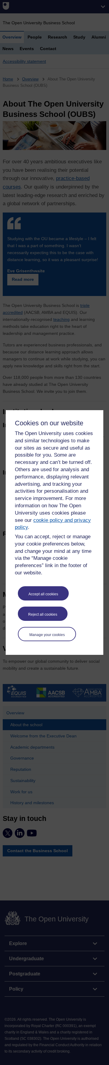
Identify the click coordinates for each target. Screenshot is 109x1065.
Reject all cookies (42, 614)
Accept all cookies (43, 594)
